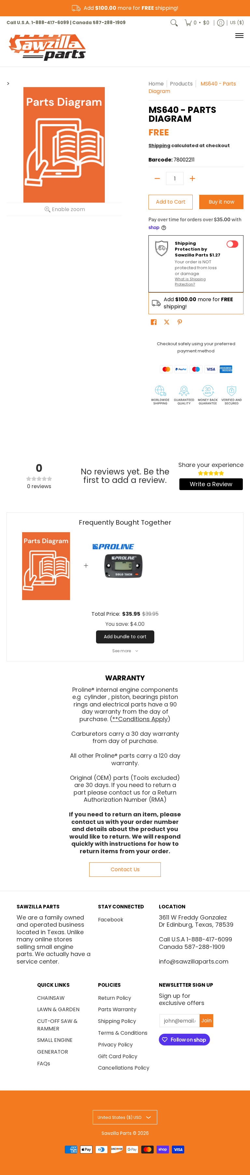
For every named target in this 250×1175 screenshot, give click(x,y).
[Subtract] (157, 178)
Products (181, 83)
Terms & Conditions (122, 1033)
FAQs (43, 1063)
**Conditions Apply (140, 719)
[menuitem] (197, 22)
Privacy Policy (115, 1044)
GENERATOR (52, 1052)
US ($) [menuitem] (237, 23)
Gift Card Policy (117, 1056)
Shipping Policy (117, 1021)
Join (206, 1020)
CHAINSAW (50, 998)
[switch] (232, 244)
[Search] (174, 22)
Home (156, 83)
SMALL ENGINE (55, 1040)
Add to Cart (171, 202)
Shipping (159, 145)
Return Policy (114, 998)
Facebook (110, 919)
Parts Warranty (117, 1009)
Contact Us (125, 869)
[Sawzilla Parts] (47, 48)
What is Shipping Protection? (190, 281)
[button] (153, 323)
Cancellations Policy (123, 1068)
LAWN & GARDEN (58, 1009)
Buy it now (221, 202)
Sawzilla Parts (117, 1133)
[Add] (192, 178)
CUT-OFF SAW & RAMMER (57, 1024)
